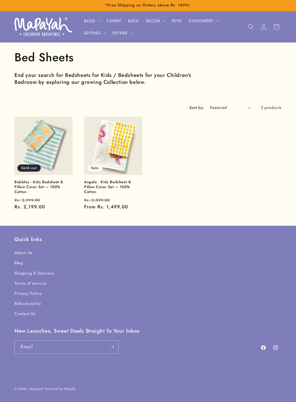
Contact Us (25, 313)
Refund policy (27, 303)
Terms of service (30, 283)
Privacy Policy (28, 293)
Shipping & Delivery (34, 273)
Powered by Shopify (60, 388)
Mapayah (36, 388)
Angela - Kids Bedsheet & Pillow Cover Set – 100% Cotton (107, 187)
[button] (91, 21)
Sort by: (196, 107)
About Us (23, 252)
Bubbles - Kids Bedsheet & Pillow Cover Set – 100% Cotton (38, 187)
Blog (18, 263)
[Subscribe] (112, 347)
